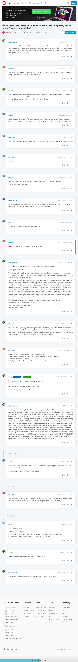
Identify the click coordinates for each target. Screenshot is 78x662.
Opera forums (40, 613)
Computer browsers (10, 607)
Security (51, 607)
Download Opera (42, 12)
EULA (50, 616)
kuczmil (11, 68)
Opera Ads (27, 616)
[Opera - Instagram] (19, 649)
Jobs (63, 613)
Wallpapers (27, 613)
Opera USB (9, 622)
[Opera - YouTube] (12, 649)
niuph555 (11, 553)
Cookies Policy (53, 613)
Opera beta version (11, 619)
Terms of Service (54, 619)
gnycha (10, 115)
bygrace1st (12, 157)
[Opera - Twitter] (8, 649)
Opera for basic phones (13, 638)
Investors (65, 616)
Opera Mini (9, 632)
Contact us (65, 622)
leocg (10, 377)
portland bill (12, 200)
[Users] (34, 3)
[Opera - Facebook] (4, 649)
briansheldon (12, 137)
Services (27, 603)
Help (38, 603)
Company (66, 603)
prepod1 (11, 177)
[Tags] (30, 3)
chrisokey (11, 350)
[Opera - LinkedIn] (16, 649)
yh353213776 (12, 573)
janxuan (11, 494)
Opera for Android (10, 32)
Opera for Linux (10, 617)
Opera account (28, 610)
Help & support (41, 607)
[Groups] (38, 3)
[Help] (46, 3)
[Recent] (27, 3)
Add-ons (26, 607)
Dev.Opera (39, 616)
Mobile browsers (9, 626)
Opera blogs (40, 610)
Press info (65, 610)
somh (10, 462)
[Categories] (23, 3)
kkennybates (12, 42)
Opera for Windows (11, 611)
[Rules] (42, 3)
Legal (50, 603)
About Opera (66, 607)
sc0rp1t (10, 91)
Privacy (50, 610)
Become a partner (68, 619)
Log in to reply (70, 32)
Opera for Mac (10, 614)
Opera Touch (9, 635)
